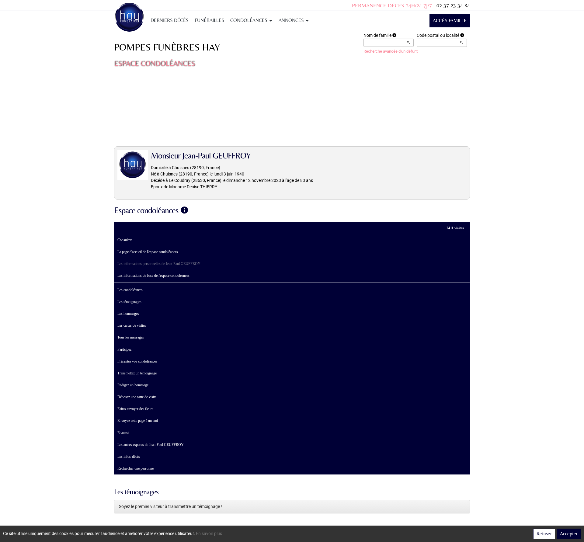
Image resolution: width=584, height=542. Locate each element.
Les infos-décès (128, 456)
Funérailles (209, 20)
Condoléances (248, 20)
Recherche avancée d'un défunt (390, 51)
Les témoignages (129, 302)
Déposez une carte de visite (136, 397)
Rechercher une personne (135, 468)
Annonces (291, 20)
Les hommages (128, 313)
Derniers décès (170, 20)
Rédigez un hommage (132, 385)
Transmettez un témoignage (137, 373)
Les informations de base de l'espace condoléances (153, 275)
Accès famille (450, 20)
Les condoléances (130, 290)
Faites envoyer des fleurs (135, 409)
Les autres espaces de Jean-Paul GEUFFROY (150, 445)
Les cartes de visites (131, 325)
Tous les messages (130, 337)
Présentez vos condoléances (137, 361)
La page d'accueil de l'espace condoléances (147, 252)
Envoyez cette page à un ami (137, 421)
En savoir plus (209, 533)
